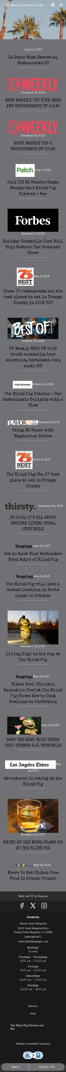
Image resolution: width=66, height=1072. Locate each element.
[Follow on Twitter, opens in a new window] (33, 906)
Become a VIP (47, 1066)
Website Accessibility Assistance (33, 1043)
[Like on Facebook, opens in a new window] (22, 906)
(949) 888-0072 (33, 936)
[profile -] (53, 5)
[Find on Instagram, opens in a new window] (44, 906)
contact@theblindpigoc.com (33, 941)
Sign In (15, 1066)
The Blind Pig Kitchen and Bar (25, 1029)
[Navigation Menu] (61, 5)
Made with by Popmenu (25, 896)
